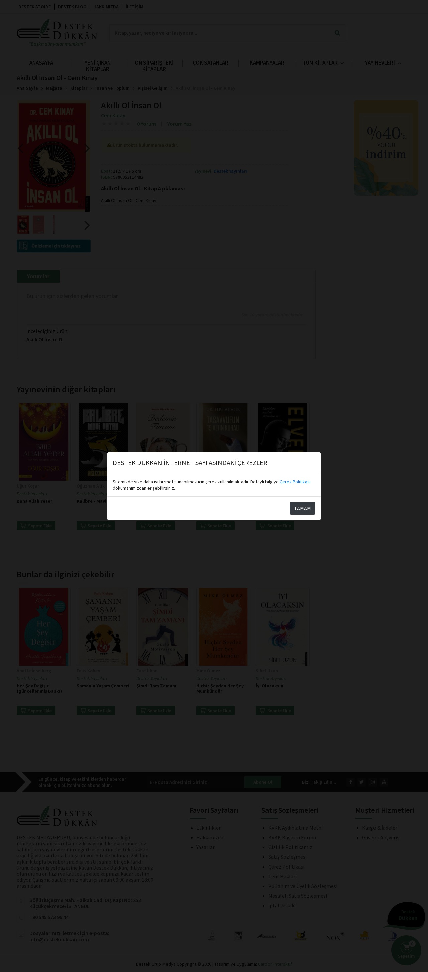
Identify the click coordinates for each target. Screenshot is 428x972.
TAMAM (302, 508)
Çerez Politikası (295, 482)
